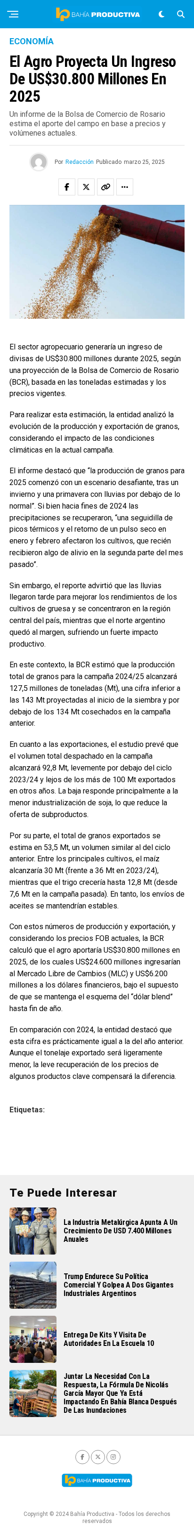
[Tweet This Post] (86, 186)
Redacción (79, 162)
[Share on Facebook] (66, 186)
